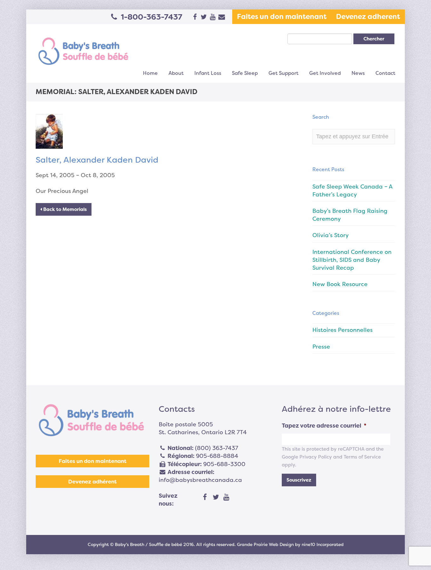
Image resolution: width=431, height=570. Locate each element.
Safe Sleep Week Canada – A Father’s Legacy (352, 190)
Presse (321, 347)
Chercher (373, 39)
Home (150, 73)
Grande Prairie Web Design (265, 544)
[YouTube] (226, 497)
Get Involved (325, 73)
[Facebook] (205, 497)
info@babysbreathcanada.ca (200, 480)
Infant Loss (207, 73)
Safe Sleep (245, 73)
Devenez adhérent (92, 481)
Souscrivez (298, 480)
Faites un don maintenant (282, 16)
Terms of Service (362, 457)
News (358, 73)
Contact (385, 73)
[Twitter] (215, 497)
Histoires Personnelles (342, 330)
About (176, 73)
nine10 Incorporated (323, 544)
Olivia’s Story (330, 235)
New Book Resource (340, 284)
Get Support (283, 73)
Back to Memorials (64, 209)
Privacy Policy (315, 457)
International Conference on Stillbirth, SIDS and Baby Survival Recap (352, 260)
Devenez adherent (368, 16)
